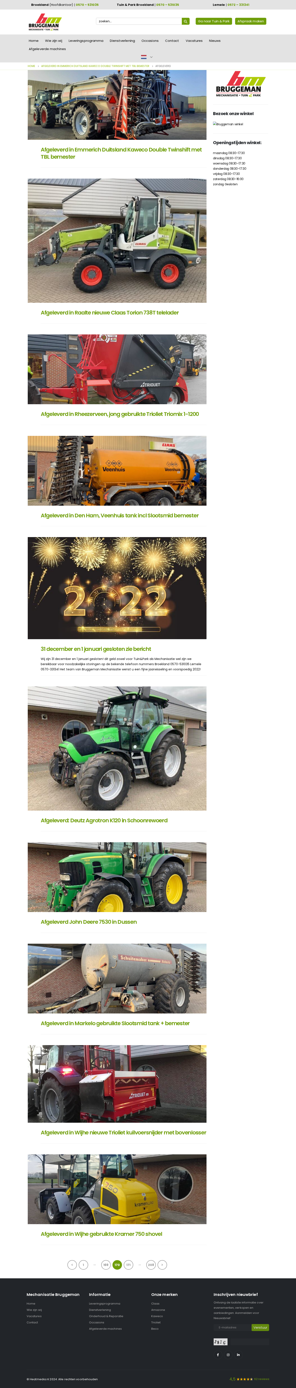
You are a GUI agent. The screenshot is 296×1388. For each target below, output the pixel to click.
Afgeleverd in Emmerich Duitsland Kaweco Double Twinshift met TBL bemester (121, 153)
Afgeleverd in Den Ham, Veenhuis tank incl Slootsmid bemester (119, 515)
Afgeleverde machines (47, 49)
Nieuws (215, 40)
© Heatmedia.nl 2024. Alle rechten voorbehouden (62, 1379)
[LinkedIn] (238, 1355)
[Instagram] (228, 1355)
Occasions (150, 40)
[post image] (117, 105)
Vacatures (194, 40)
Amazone (158, 1310)
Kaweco (157, 1316)
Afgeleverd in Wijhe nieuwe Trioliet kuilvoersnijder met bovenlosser (123, 1132)
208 (151, 1265)
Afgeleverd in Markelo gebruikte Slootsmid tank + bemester (115, 1023)
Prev (72, 1265)
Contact (172, 40)
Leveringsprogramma (86, 40)
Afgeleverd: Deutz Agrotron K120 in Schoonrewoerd (104, 820)
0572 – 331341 (238, 5)
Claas (155, 1304)
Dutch (144, 57)
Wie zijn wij (53, 40)
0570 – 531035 (87, 5)
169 (105, 1265)
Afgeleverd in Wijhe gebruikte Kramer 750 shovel (101, 1234)
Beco (155, 1329)
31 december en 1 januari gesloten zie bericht (96, 649)
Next (162, 1265)
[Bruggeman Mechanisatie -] (45, 22)
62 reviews (261, 1379)
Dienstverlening (122, 40)
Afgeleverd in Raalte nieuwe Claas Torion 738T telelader (110, 312)
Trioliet (156, 1322)
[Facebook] (218, 1355)
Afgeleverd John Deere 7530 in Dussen (89, 922)
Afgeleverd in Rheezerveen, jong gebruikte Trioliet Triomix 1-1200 (120, 414)
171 (128, 1265)
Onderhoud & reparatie (106, 1316)
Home (34, 40)
